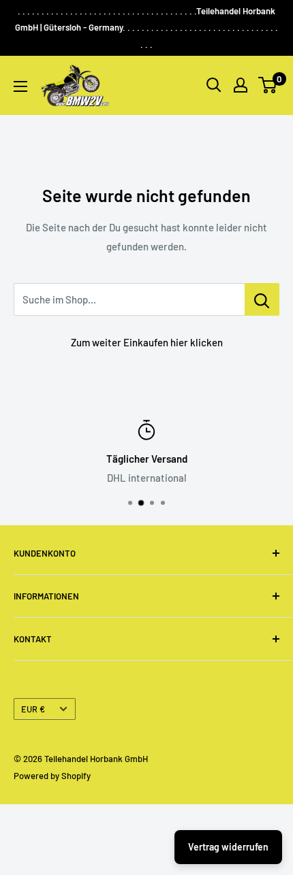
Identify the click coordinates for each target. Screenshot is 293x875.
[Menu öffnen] (20, 86)
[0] (268, 85)
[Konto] (240, 85)
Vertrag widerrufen (228, 847)
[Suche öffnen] (213, 85)
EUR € (33, 709)
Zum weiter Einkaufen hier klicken (147, 342)
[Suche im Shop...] (262, 299)
